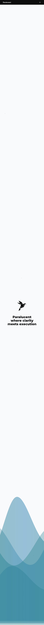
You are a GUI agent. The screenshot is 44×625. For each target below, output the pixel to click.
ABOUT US (22, 329)
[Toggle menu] (40, 2)
